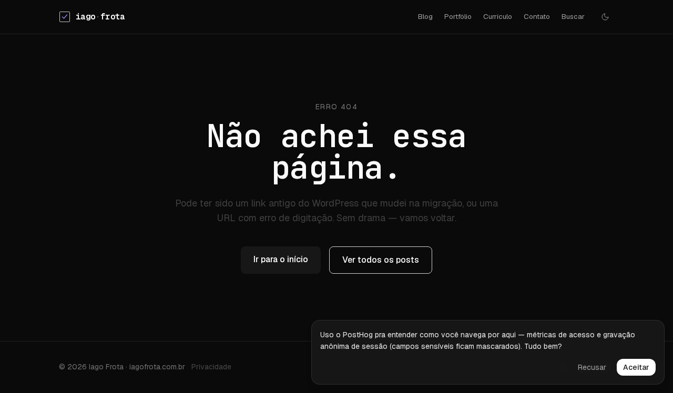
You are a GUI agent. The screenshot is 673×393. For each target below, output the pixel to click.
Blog (425, 16)
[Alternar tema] (605, 17)
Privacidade (211, 366)
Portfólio (458, 16)
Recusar (592, 367)
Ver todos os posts (380, 259)
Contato (537, 16)
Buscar (573, 16)
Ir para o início (280, 259)
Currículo (497, 16)
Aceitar (636, 367)
